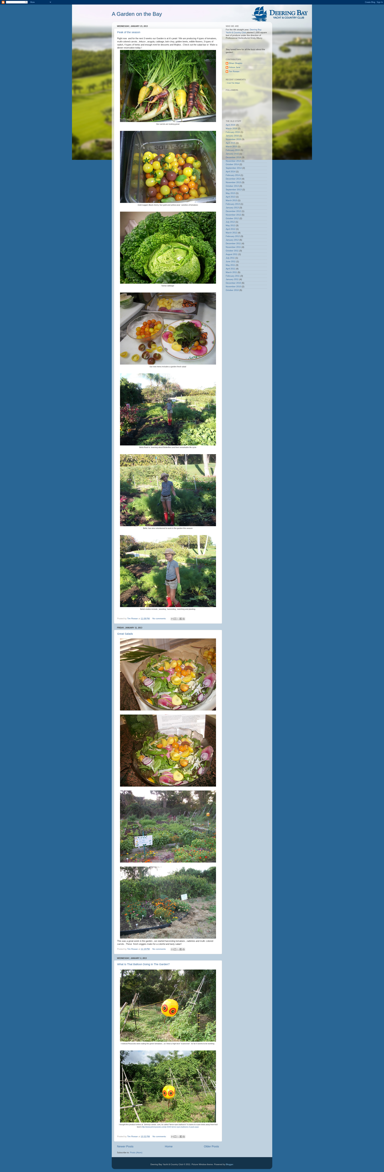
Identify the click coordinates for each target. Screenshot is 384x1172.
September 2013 (234, 190)
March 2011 (231, 272)
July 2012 (230, 222)
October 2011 (232, 251)
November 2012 (233, 215)
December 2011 (233, 243)
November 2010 (233, 286)
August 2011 (232, 254)
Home (169, 1146)
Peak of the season (128, 32)
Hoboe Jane (234, 67)
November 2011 (233, 247)
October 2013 (232, 186)
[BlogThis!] (175, 618)
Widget (237, 83)
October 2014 (232, 164)
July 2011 (230, 258)
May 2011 (230, 265)
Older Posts (211, 1146)
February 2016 (233, 132)
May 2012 (230, 225)
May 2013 (230, 193)
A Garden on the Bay (137, 14)
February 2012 (233, 236)
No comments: (159, 618)
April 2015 (230, 143)
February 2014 (233, 175)
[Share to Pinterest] (183, 618)
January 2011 (232, 279)
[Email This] (172, 618)
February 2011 (233, 276)
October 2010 (232, 290)
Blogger (229, 1164)
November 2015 (233, 139)
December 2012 (233, 211)
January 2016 (232, 136)
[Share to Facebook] (180, 618)
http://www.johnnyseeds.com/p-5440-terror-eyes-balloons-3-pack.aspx (170, 1127)
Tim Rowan (234, 71)
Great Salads (125, 633)
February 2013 (233, 204)
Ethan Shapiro (235, 63)
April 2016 (230, 125)
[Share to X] (177, 618)
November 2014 (233, 161)
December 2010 (233, 283)
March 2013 (231, 200)
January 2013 (232, 208)
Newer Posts (125, 1146)
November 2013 (233, 182)
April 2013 (230, 197)
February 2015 (233, 150)
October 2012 (232, 218)
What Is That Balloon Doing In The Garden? (143, 964)
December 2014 (233, 157)
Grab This (231, 83)
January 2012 (232, 240)
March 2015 (231, 146)
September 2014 (234, 168)
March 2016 (231, 128)
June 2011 (231, 261)
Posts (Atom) (136, 1152)
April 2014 (230, 171)
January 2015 (232, 154)
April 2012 (230, 229)
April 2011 (230, 269)
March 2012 (231, 233)
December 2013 (233, 179)
